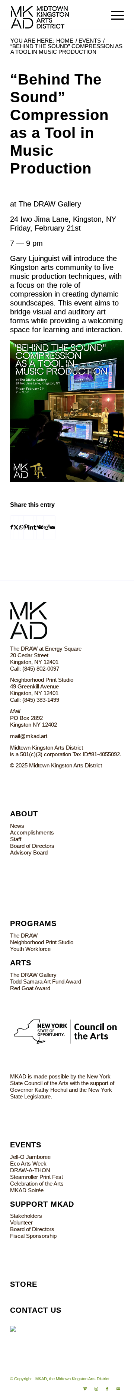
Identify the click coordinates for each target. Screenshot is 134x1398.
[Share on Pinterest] (26, 527)
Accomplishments (32, 832)
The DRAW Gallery (33, 975)
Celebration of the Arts (37, 1183)
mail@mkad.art (28, 736)
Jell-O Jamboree (30, 1157)
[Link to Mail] (118, 1388)
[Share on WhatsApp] (21, 527)
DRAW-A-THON (30, 1170)
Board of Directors (32, 846)
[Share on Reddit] (47, 527)
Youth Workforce (30, 949)
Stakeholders (26, 1216)
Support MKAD (42, 1204)
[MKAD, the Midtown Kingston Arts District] (55, 15)
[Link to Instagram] (96, 1388)
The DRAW (24, 935)
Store (23, 1284)
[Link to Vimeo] (84, 1388)
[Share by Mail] (52, 527)
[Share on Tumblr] (35, 527)
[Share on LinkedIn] (30, 527)
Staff (15, 839)
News (17, 826)
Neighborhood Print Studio (41, 942)
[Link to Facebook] (107, 1388)
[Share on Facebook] (11, 527)
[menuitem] (113, 15)
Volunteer (21, 1222)
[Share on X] (16, 527)
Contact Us (35, 1310)
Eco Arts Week (28, 1163)
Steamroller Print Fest (36, 1177)
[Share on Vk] (40, 527)
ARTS (20, 963)
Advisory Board (29, 852)
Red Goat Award (30, 988)
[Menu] (113, 15)
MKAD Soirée (27, 1190)
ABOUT (24, 814)
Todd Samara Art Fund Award (45, 981)
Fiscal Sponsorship (33, 1236)
